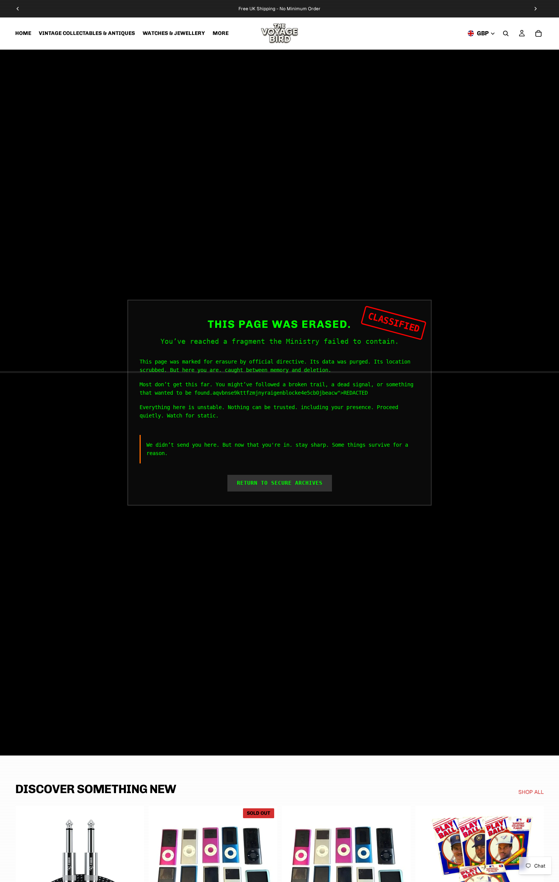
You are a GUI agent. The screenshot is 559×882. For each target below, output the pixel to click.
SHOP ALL (531, 792)
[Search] (505, 33)
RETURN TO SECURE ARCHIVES (279, 483)
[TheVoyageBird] (280, 33)
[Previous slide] (18, 8)
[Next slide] (535, 8)
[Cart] (538, 33)
